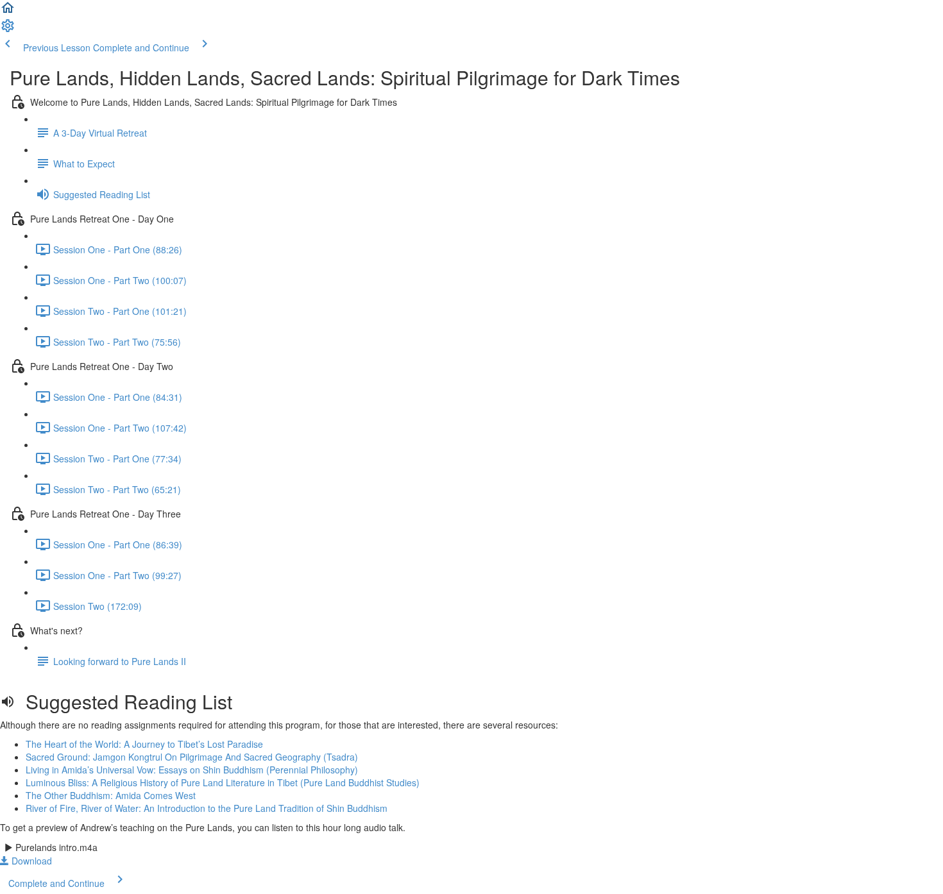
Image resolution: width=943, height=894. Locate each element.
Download (30, 860)
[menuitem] (7, 29)
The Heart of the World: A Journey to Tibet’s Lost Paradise (144, 744)
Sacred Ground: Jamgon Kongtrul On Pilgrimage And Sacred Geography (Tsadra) (192, 756)
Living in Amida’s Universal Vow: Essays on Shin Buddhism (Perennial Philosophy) (192, 769)
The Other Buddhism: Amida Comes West (111, 795)
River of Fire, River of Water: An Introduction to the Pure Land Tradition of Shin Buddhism (206, 808)
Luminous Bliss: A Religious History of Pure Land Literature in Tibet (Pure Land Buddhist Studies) (223, 782)
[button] (7, 11)
